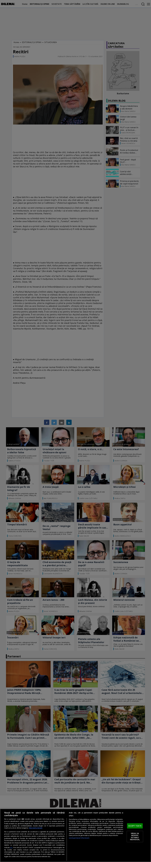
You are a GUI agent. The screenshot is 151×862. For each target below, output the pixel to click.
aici (11, 847)
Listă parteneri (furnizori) (79, 838)
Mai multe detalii (35, 828)
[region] (75, 835)
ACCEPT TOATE (134, 826)
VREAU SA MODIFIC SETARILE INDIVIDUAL (135, 836)
